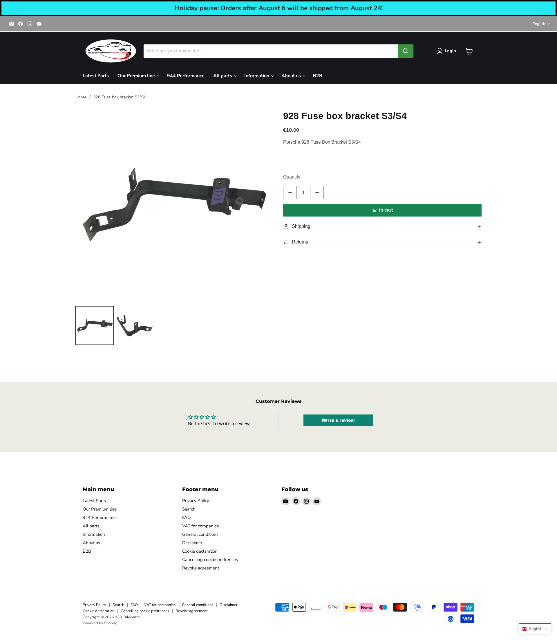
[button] (535, 629)
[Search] (405, 51)
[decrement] (289, 192)
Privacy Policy (195, 501)
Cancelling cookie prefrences (210, 560)
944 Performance (186, 76)
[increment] (316, 192)
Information (257, 76)
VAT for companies (200, 526)
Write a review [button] (338, 420)
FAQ (186, 517)
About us (291, 76)
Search (189, 509)
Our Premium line (136, 76)
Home (80, 97)
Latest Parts (96, 76)
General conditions (200, 534)
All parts (223, 76)
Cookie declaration (200, 551)
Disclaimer (192, 543)
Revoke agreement (200, 568)
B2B (317, 76)
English (539, 23)
